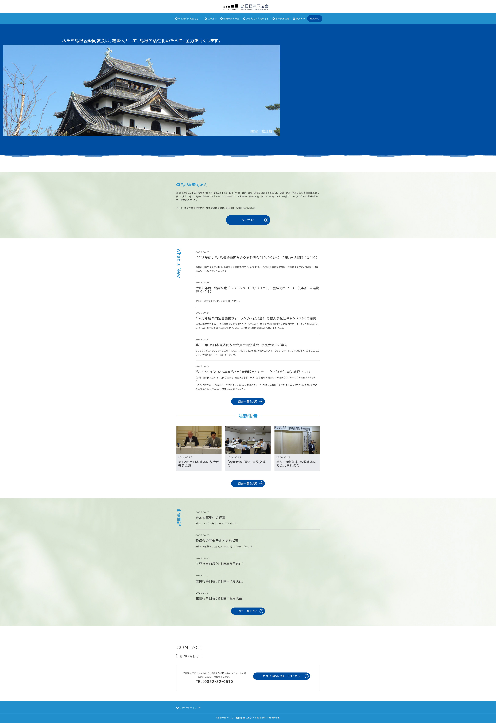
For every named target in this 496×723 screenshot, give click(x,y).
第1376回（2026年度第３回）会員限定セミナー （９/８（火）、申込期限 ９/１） (254, 371)
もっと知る (248, 220)
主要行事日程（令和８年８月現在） (220, 563)
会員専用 (314, 18)
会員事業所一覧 (231, 18)
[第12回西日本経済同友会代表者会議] (199, 440)
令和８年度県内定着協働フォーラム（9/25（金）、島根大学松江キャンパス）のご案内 (256, 318)
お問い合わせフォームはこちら (281, 676)
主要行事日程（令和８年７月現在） (220, 581)
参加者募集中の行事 (210, 517)
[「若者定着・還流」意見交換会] (248, 440)
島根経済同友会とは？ (189, 18)
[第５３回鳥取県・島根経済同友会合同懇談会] (297, 440)
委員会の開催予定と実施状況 (217, 540)
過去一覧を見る (248, 401)
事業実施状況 (282, 18)
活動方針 (212, 18)
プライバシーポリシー (190, 708)
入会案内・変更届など (257, 18)
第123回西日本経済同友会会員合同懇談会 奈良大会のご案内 (243, 345)
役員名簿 (300, 18)
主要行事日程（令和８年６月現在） (220, 598)
